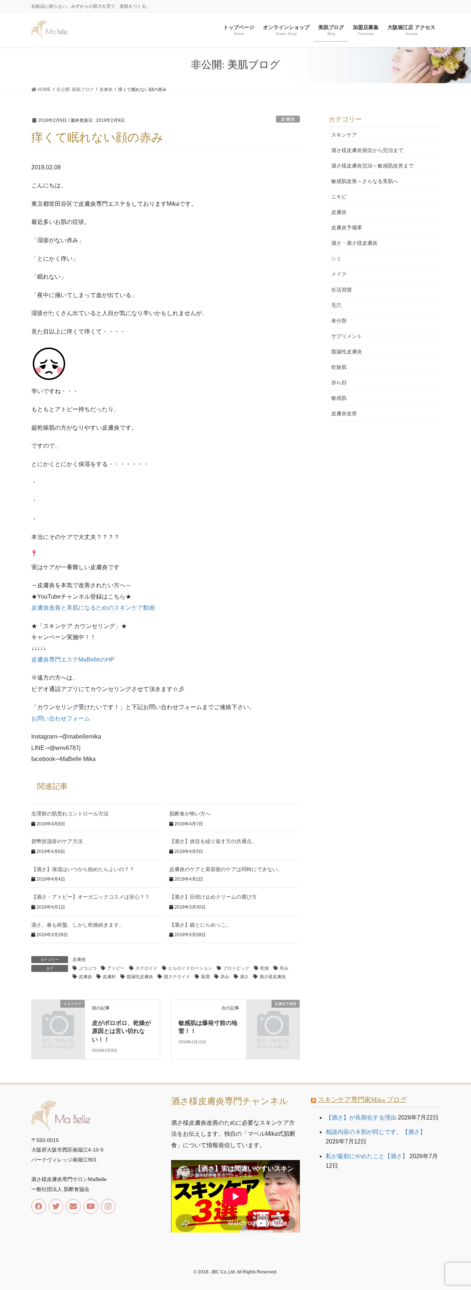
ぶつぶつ (87, 968)
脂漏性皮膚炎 (140, 976)
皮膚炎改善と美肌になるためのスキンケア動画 (93, 608)
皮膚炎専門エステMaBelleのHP (72, 659)
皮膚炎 (288, 119)
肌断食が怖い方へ (189, 814)
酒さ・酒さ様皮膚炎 (354, 243)
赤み (224, 976)
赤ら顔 (339, 382)
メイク (339, 274)
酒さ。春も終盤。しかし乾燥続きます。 (77, 925)
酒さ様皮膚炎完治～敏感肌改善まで (372, 166)
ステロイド (146, 968)
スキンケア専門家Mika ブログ (362, 1099)
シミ (336, 258)
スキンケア (344, 135)
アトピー (116, 968)
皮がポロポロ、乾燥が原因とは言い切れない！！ (121, 1031)
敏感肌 (339, 398)
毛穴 (336, 305)
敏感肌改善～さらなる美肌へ (364, 181)
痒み (284, 968)
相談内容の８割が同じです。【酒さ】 (376, 1132)
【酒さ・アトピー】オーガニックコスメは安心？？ (90, 897)
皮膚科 (109, 976)
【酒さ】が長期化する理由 (361, 1117)
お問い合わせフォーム (60, 718)
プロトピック (236, 968)
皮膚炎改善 (344, 413)
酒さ (244, 976)
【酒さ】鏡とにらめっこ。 (200, 925)
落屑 (205, 976)
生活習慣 (341, 290)
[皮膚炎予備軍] (273, 1016)
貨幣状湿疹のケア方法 (57, 841)
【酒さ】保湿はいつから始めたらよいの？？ (82, 869)
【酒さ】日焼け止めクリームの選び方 (213, 897)
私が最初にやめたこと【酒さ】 (367, 1156)
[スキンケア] (58, 1016)
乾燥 (264, 968)
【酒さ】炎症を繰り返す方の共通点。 (213, 841)
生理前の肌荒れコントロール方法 (70, 814)
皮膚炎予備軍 (346, 227)
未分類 (339, 321)
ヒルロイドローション (190, 968)
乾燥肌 (339, 367)
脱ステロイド (177, 976)
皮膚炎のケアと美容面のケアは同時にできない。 (226, 869)
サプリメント (346, 336)
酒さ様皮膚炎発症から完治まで (367, 150)
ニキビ (339, 197)
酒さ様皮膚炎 (272, 976)
